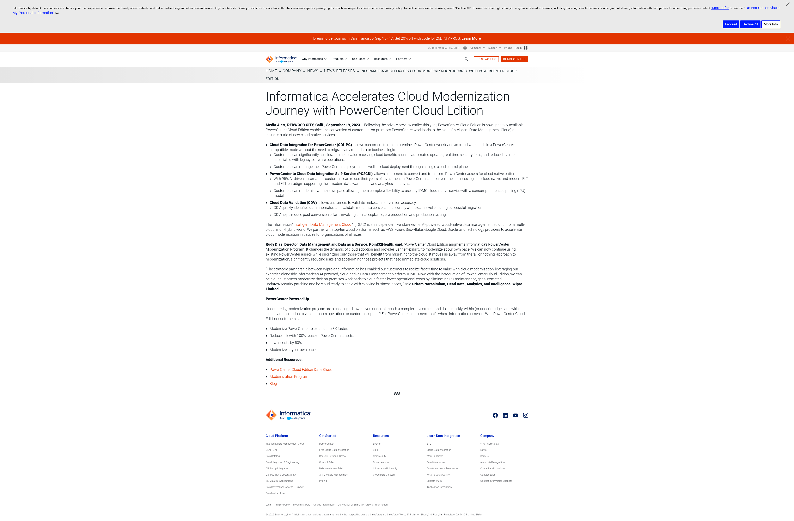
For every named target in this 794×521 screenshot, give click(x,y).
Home (271, 71)
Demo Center (326, 443)
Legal (268, 504)
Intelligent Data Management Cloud (285, 443)
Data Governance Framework (442, 468)
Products (337, 59)
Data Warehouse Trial (331, 468)
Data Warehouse (436, 462)
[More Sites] (525, 47)
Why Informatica (312, 59)
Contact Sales (326, 462)
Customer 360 (434, 480)
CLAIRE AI (271, 449)
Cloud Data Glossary (384, 474)
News (312, 71)
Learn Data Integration (443, 436)
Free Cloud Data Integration (334, 449)
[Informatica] (281, 59)
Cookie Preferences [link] (324, 504)
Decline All (750, 24)
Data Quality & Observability (281, 474)
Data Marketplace (275, 493)
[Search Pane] (466, 59)
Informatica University (385, 468)
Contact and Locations (492, 468)
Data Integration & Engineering (282, 462)
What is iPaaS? (434, 456)
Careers (484, 456)
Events (376, 443)
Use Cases (358, 59)
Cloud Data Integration (439, 449)
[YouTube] (515, 415)
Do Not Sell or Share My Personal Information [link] (363, 504)
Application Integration (439, 487)
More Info (771, 24)
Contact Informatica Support (496, 480)
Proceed (731, 24)
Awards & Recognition (492, 462)
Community (379, 456)
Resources (380, 59)
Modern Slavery (301, 504)
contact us (486, 59)
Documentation (381, 462)
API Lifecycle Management (333, 474)
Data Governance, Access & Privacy (285, 487)
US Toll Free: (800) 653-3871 (444, 47)
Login (518, 47)
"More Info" (720, 8)
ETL (429, 443)
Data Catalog (273, 456)
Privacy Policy (282, 504)
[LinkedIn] (505, 415)
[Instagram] (525, 415)
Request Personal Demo (332, 456)
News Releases (339, 71)
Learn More (471, 38)
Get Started (327, 436)
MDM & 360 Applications (279, 480)
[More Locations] (465, 47)
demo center (514, 59)
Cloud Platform (277, 436)
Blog (375, 449)
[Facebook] (495, 415)
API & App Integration (277, 468)
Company (476, 47)
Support (493, 47)
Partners (401, 59)
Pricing (508, 47)
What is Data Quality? (438, 474)
